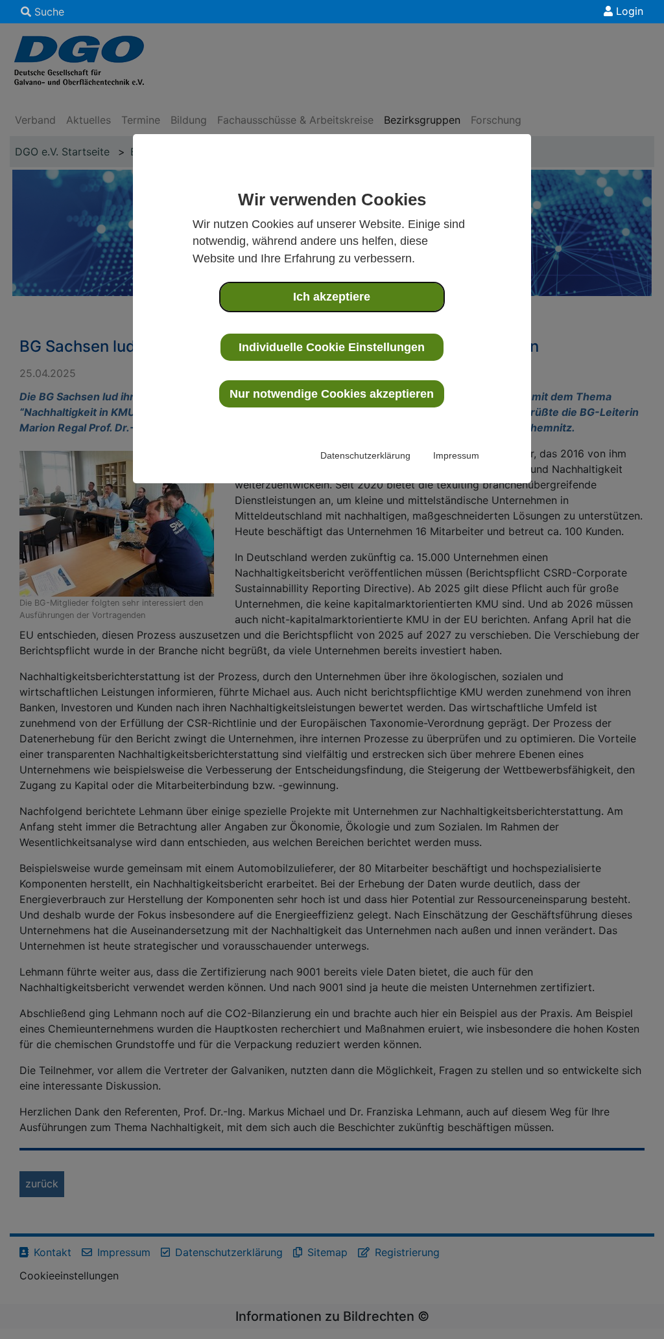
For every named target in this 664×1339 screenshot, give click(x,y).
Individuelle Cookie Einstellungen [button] (332, 347)
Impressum (456, 455)
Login (628, 11)
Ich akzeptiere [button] (331, 296)
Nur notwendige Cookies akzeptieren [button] (332, 393)
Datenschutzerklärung (365, 455)
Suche (47, 11)
